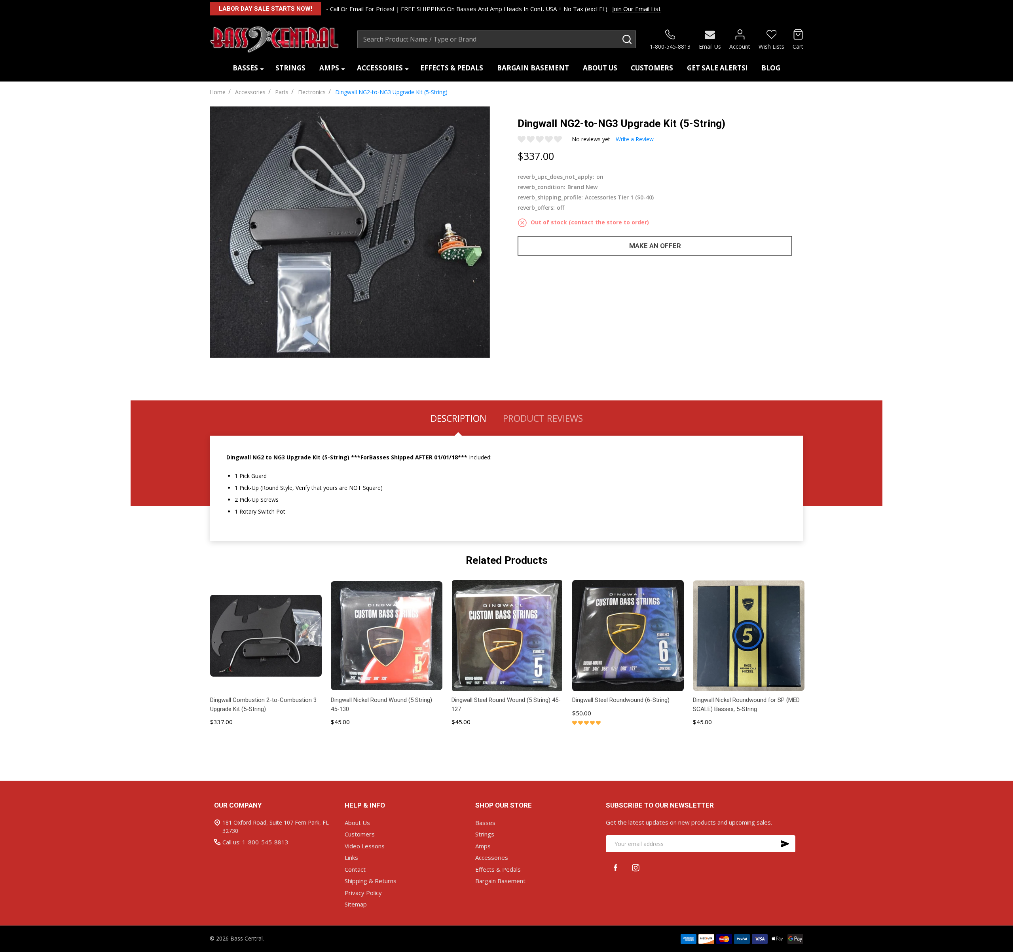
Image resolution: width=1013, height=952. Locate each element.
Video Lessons (365, 846)
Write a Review (635, 139)
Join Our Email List (636, 9)
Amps (329, 67)
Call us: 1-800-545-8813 (255, 842)
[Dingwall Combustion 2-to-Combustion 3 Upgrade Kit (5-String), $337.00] (265, 635)
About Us (600, 67)
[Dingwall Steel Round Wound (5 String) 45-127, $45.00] (507, 635)
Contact (355, 869)
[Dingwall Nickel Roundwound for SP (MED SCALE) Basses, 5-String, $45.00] (748, 635)
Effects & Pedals (451, 67)
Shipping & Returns (370, 881)
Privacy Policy (363, 893)
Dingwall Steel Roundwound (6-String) (621, 700)
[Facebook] (616, 867)
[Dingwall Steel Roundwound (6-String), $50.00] (627, 635)
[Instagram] (636, 867)
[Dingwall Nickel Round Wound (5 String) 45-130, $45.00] (386, 635)
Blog (770, 67)
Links (351, 857)
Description (458, 418)
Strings (290, 67)
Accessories (380, 67)
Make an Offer (655, 246)
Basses (245, 67)
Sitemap (356, 904)
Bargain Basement (533, 67)
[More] (262, 68)
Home (218, 92)
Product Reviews (543, 418)
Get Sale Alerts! (717, 67)
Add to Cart (266, 743)
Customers (652, 67)
